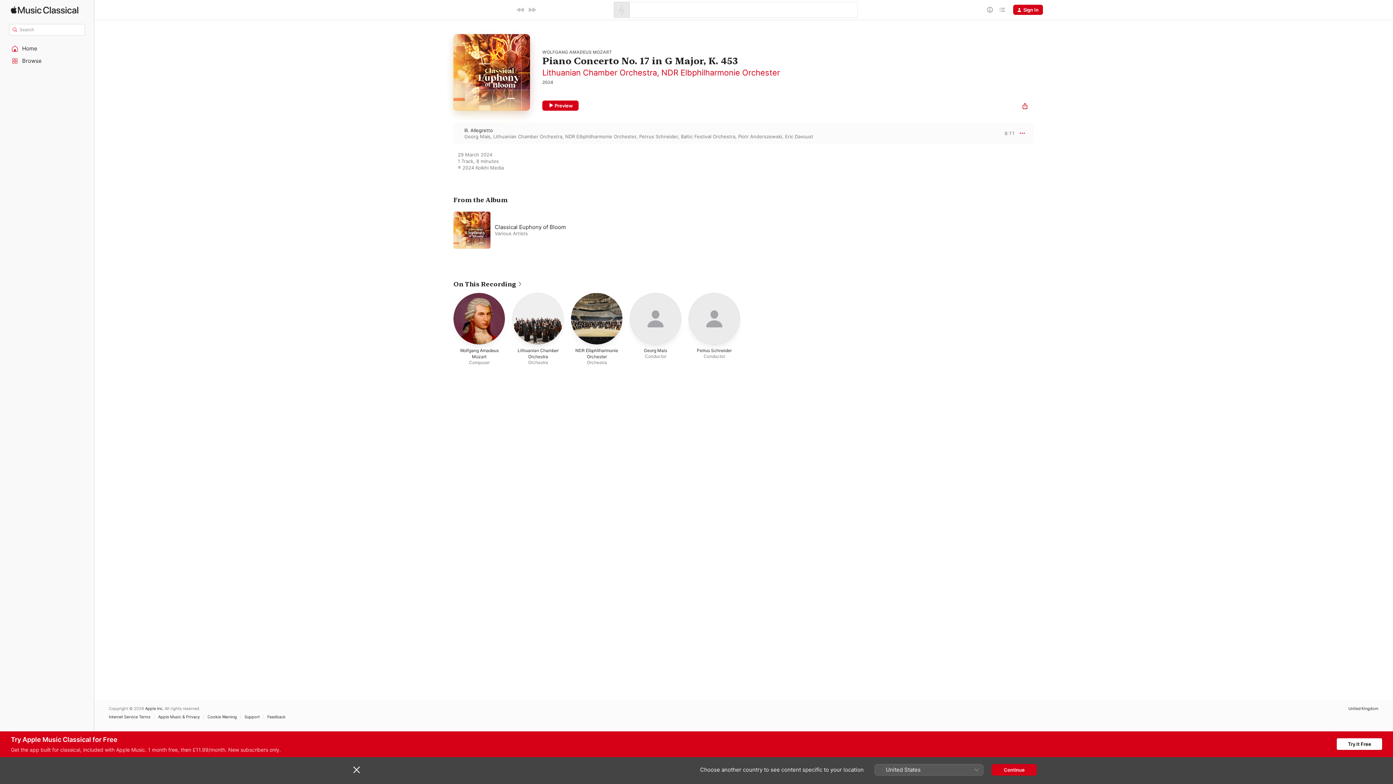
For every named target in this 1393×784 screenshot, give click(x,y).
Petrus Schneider (658, 136)
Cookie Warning (222, 717)
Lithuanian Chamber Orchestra (599, 72)
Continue (1014, 770)
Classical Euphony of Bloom (530, 227)
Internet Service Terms (130, 717)
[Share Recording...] (1025, 106)
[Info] (990, 10)
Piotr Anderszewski (760, 136)
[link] (487, 284)
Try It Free (1359, 744)
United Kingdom (1363, 709)
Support (252, 717)
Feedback (276, 717)
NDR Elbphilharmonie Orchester (720, 72)
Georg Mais (477, 136)
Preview (564, 106)
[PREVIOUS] (520, 10)
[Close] (356, 770)
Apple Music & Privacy (179, 717)
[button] (47, 48)
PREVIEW (1007, 133)
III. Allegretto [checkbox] (478, 130)
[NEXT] (532, 10)
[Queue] (1002, 10)
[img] (44, 10)
